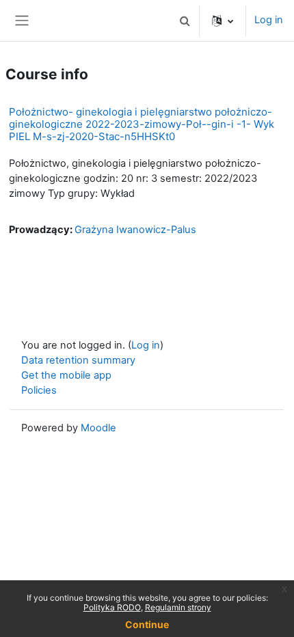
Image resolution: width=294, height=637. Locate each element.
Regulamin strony (178, 607)
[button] (184, 20)
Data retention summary (78, 360)
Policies (39, 390)
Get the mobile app (66, 375)
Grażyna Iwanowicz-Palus (135, 229)
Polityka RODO (112, 607)
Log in (268, 20)
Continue (147, 624)
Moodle (98, 428)
